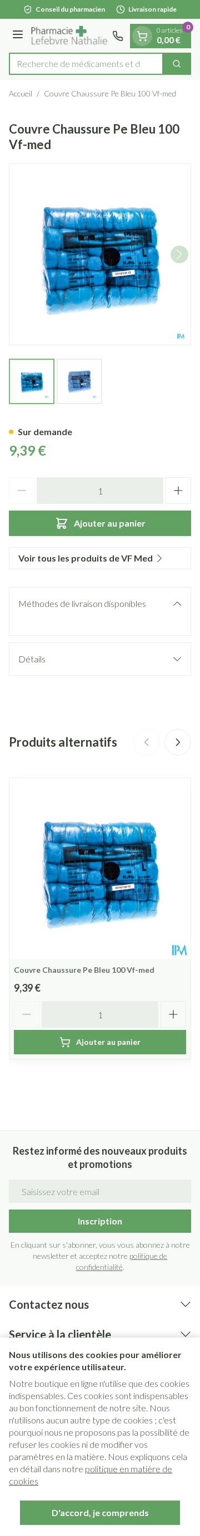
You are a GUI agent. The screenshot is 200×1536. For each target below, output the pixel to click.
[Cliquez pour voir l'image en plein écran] (100, 254)
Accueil (20, 93)
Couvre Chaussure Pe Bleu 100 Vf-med (84, 969)
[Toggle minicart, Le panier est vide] (142, 36)
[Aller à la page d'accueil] (69, 35)
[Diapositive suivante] (177, 742)
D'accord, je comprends (100, 1512)
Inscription (100, 1221)
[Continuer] (179, 254)
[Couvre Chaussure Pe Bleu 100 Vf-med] (100, 868)
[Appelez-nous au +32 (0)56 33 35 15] (117, 36)
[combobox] (86, 64)
